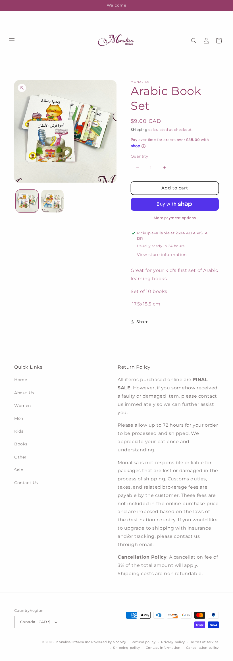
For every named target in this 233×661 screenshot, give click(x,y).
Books (21, 444)
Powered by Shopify (108, 642)
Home (20, 379)
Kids (18, 431)
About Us (24, 392)
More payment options (175, 218)
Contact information (163, 648)
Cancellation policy (202, 648)
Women (22, 405)
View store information (162, 254)
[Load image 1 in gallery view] (27, 201)
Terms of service (205, 642)
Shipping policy (126, 648)
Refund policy (143, 642)
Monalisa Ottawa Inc (72, 642)
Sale (18, 469)
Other (20, 457)
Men (18, 418)
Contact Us (26, 482)
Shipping (139, 129)
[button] (12, 40)
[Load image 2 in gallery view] (52, 201)
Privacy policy (173, 642)
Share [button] (142, 321)
